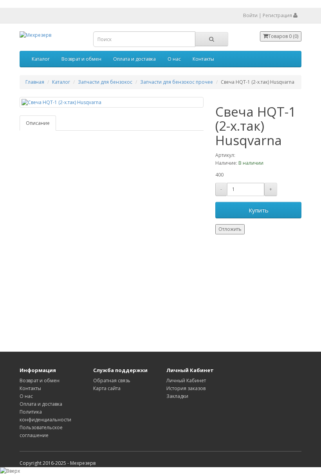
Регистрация (277, 15)
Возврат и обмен (81, 59)
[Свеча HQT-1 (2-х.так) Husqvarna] (112, 102)
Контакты (203, 59)
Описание (38, 123)
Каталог (41, 59)
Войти (250, 15)
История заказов (186, 388)
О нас (174, 59)
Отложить (230, 229)
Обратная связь (111, 380)
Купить (259, 210)
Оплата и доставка (134, 59)
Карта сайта (107, 388)
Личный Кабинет (186, 380)
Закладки (177, 396)
